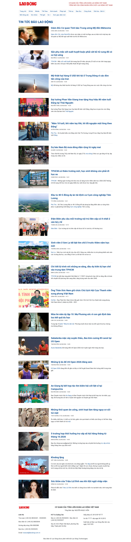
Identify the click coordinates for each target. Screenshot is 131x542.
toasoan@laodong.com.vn (31, 533)
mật (69, 421)
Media (37, 11)
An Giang (69, 395)
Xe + (49, 15)
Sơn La (53, 252)
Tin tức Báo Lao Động (35, 22)
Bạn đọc (78, 11)
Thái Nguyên (69, 111)
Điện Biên (54, 228)
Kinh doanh (53, 11)
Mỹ (52, 85)
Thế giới (42, 15)
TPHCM (53, 61)
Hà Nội (53, 300)
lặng (89, 464)
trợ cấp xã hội (105, 443)
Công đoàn (87, 11)
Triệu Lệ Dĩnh (66, 488)
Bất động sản (24, 15)
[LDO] (33, 36)
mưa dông (89, 154)
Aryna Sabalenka (56, 348)
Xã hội (31, 11)
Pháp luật (63, 11)
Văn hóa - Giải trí (99, 11)
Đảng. (56, 135)
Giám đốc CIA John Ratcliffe (60, 34)
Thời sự (70, 11)
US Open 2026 (55, 368)
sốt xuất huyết (66, 61)
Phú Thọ (53, 133)
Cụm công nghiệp (76, 207)
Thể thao (45, 11)
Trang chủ (23, 11)
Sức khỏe (34, 15)
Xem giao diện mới (59, 15)
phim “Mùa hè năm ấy (67, 324)
